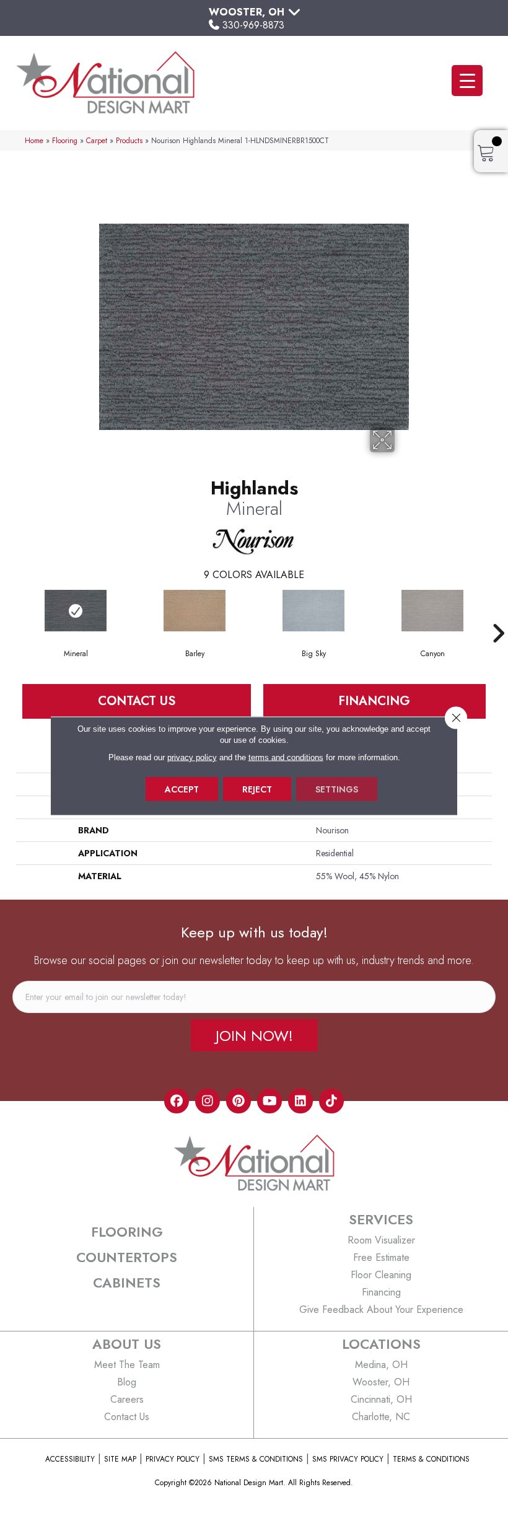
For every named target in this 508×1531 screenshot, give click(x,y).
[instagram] (207, 1101)
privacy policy (192, 756)
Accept (182, 789)
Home (34, 140)
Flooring (64, 140)
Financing (374, 701)
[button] (254, 1035)
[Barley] (194, 610)
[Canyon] (432, 610)
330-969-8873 (253, 25)
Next (498, 614)
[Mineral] (75, 610)
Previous (10, 614)
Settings (336, 789)
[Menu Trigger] (467, 80)
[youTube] (269, 1101)
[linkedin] (300, 1101)
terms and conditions (285, 756)
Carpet (96, 140)
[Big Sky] (313, 610)
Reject (257, 789)
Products (129, 140)
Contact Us (136, 701)
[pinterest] (238, 1101)
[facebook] (176, 1101)
